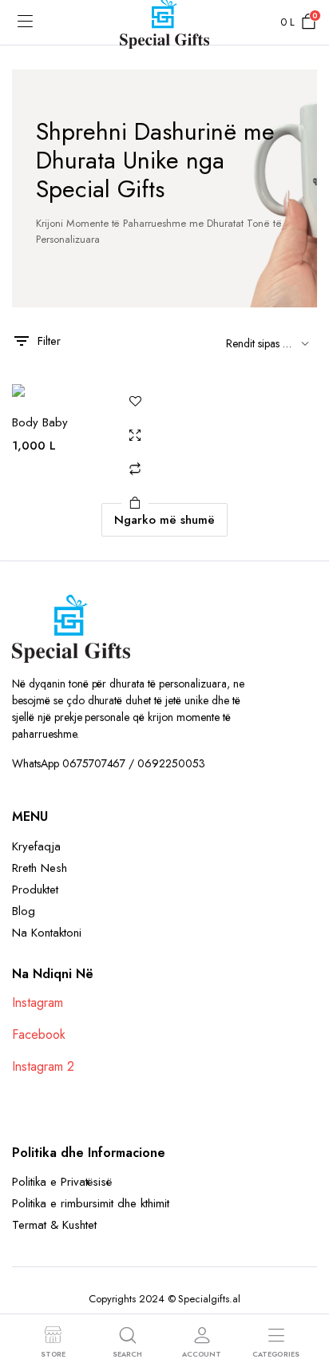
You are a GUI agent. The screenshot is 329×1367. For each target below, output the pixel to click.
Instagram (37, 1002)
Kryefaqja (36, 846)
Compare (135, 468)
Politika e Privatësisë (62, 1182)
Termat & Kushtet (54, 1225)
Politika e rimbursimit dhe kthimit (90, 1203)
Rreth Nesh (39, 868)
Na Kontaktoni (46, 932)
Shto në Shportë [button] (135, 502)
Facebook (38, 1034)
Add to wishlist (135, 401)
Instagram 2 (43, 1066)
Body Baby (40, 422)
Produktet (35, 889)
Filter (49, 341)
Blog (23, 911)
